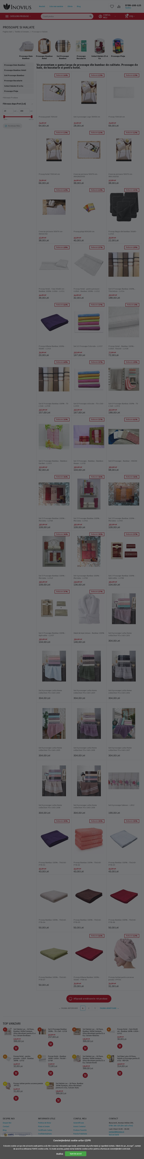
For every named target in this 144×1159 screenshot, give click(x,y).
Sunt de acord (75, 1154)
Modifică (59, 1154)
